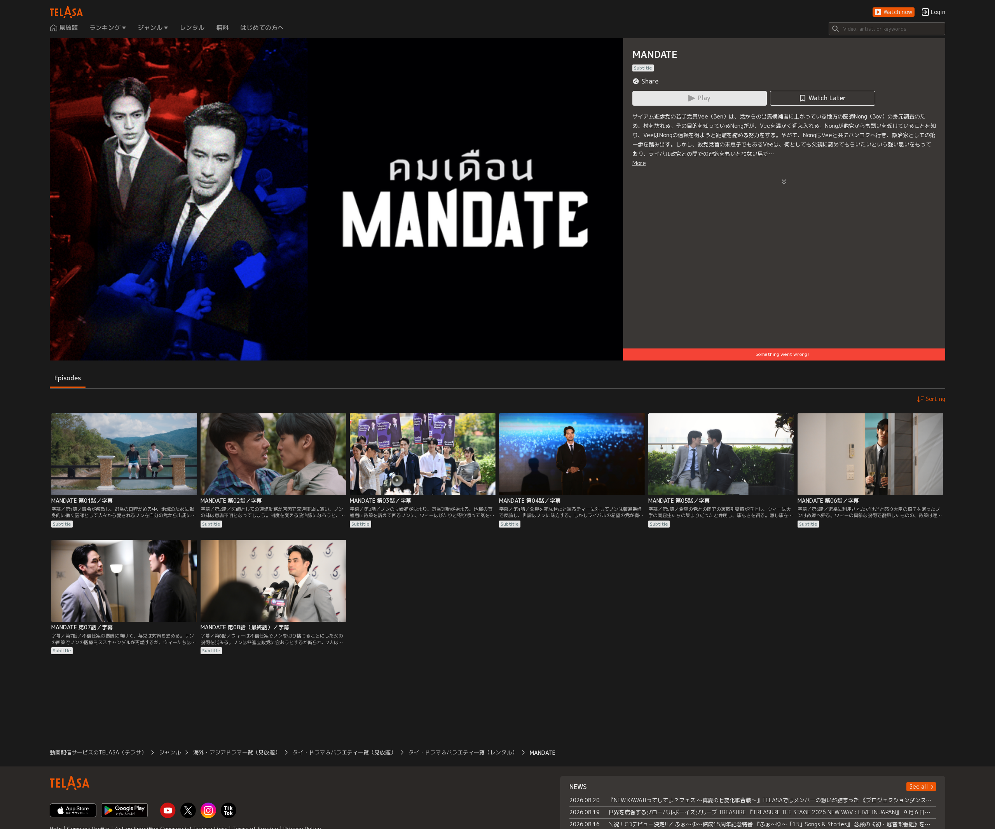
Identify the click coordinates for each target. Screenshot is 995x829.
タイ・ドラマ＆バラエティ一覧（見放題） (344, 752)
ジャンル (170, 752)
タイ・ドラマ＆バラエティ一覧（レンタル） (462, 752)
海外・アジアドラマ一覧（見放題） (236, 752)
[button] (894, 12)
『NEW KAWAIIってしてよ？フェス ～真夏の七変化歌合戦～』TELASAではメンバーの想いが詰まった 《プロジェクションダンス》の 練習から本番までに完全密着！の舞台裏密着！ (772, 800)
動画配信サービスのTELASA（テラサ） (98, 752)
